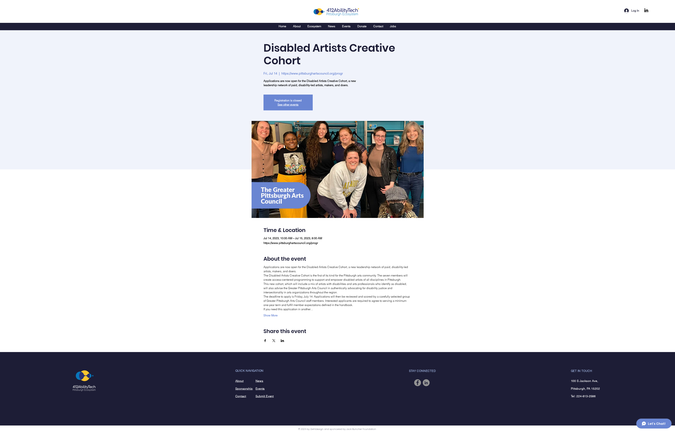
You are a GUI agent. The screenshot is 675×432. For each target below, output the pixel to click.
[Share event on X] (273, 340)
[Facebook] (417, 382)
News (259, 381)
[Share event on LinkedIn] (282, 340)
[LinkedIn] (646, 10)
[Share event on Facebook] (265, 340)
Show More (270, 315)
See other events (288, 104)
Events (260, 388)
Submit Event (265, 396)
